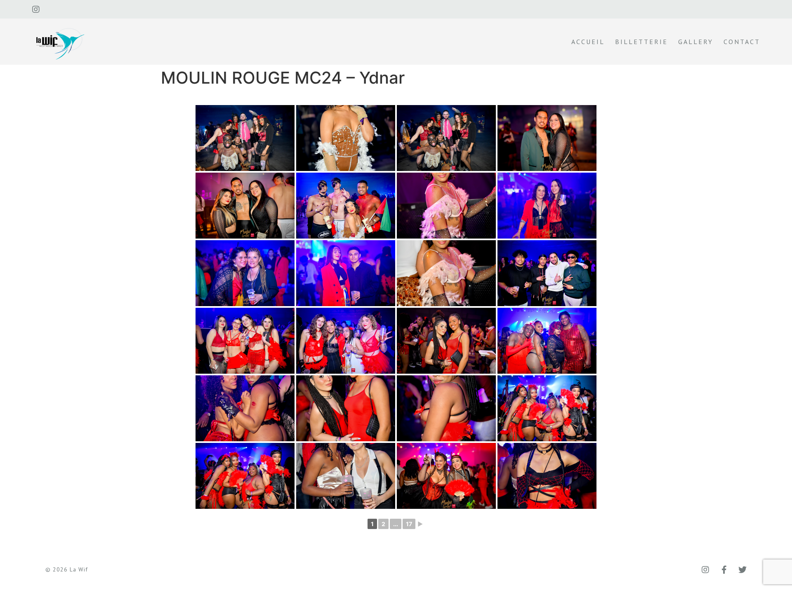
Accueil (588, 41)
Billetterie (641, 41)
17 (409, 523)
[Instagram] (36, 9)
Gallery (695, 41)
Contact (742, 41)
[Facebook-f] (724, 570)
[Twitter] (742, 570)
